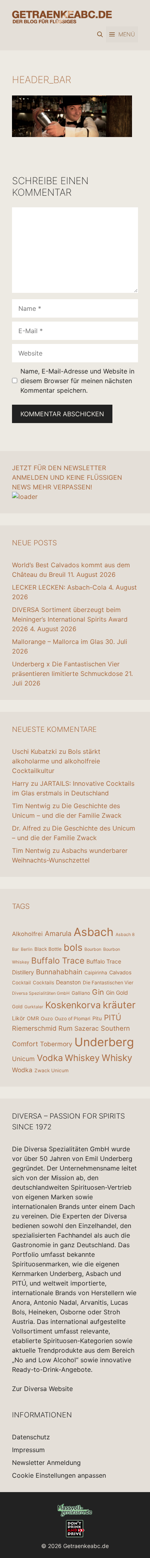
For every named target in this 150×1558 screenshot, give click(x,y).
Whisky (117, 1057)
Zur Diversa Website (42, 1389)
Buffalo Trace (57, 961)
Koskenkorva (73, 1005)
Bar (15, 949)
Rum (65, 1028)
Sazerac (86, 1028)
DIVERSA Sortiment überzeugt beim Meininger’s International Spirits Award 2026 (70, 619)
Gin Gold (117, 992)
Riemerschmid (34, 1028)
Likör (18, 1018)
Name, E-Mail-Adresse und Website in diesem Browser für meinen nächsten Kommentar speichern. (77, 380)
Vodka (50, 1058)
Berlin (26, 949)
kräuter (119, 1005)
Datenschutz (31, 1437)
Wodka (22, 1070)
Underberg (104, 1042)
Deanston (68, 982)
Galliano (81, 993)
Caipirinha (95, 973)
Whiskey (82, 1058)
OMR (33, 1018)
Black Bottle (48, 949)
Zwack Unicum (51, 1070)
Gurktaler (33, 1007)
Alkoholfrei (27, 934)
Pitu (97, 1018)
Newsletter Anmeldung (46, 1463)
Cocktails (43, 983)
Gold (17, 1007)
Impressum (28, 1450)
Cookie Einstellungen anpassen (59, 1475)
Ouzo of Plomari (72, 1018)
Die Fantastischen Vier (108, 983)
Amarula (58, 933)
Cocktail (21, 983)
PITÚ (112, 1017)
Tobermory (56, 1044)
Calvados (120, 972)
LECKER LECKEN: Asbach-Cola (59, 587)
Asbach (94, 932)
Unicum (23, 1059)
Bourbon (92, 949)
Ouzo (47, 1018)
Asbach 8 (125, 934)
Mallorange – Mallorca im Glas (57, 642)
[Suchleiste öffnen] (100, 34)
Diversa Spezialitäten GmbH (41, 993)
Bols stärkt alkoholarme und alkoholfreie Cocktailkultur (56, 761)
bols (73, 947)
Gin (98, 992)
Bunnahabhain (59, 972)
